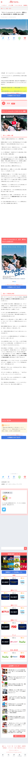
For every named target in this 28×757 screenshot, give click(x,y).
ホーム (4, 746)
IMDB (15, 281)
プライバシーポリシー (14, 750)
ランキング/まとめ (18, 5)
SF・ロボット (9, 484)
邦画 (8, 482)
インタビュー (4, 5)
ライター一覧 (10, 746)
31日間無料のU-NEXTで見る (13, 95)
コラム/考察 (10, 5)
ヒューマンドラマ (18, 484)
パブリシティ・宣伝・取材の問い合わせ (16, 747)
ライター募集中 (17, 746)
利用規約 (5, 747)
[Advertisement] (14, 58)
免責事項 (24, 746)
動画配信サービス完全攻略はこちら (14, 572)
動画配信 (25, 5)
